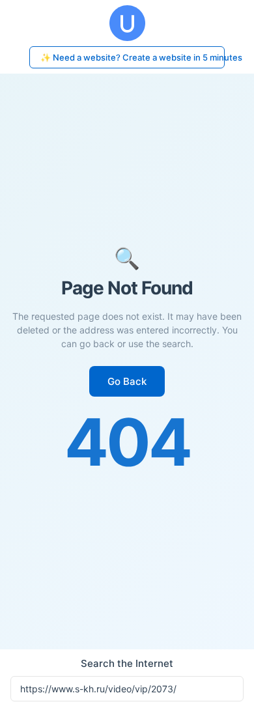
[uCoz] (127, 23)
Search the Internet (127, 663)
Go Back (127, 381)
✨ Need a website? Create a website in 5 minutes (132, 57)
